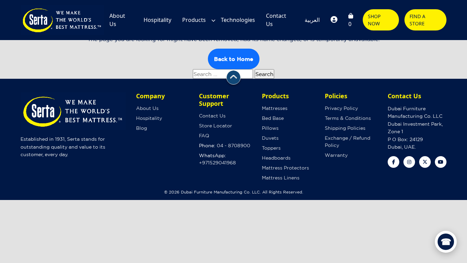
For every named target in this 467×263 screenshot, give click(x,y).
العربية (312, 20)
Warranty (336, 155)
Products (194, 20)
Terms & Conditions (348, 118)
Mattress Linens (280, 177)
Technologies (238, 20)
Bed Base (273, 118)
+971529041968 (217, 162)
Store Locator (215, 125)
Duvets (270, 138)
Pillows (270, 128)
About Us (117, 20)
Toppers (271, 148)
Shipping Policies (345, 128)
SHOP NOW (374, 20)
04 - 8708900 (233, 145)
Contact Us (276, 20)
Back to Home (233, 59)
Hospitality (157, 20)
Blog (141, 128)
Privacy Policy (341, 108)
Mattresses (275, 108)
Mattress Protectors (285, 168)
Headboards (276, 158)
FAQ (204, 135)
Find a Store (417, 20)
